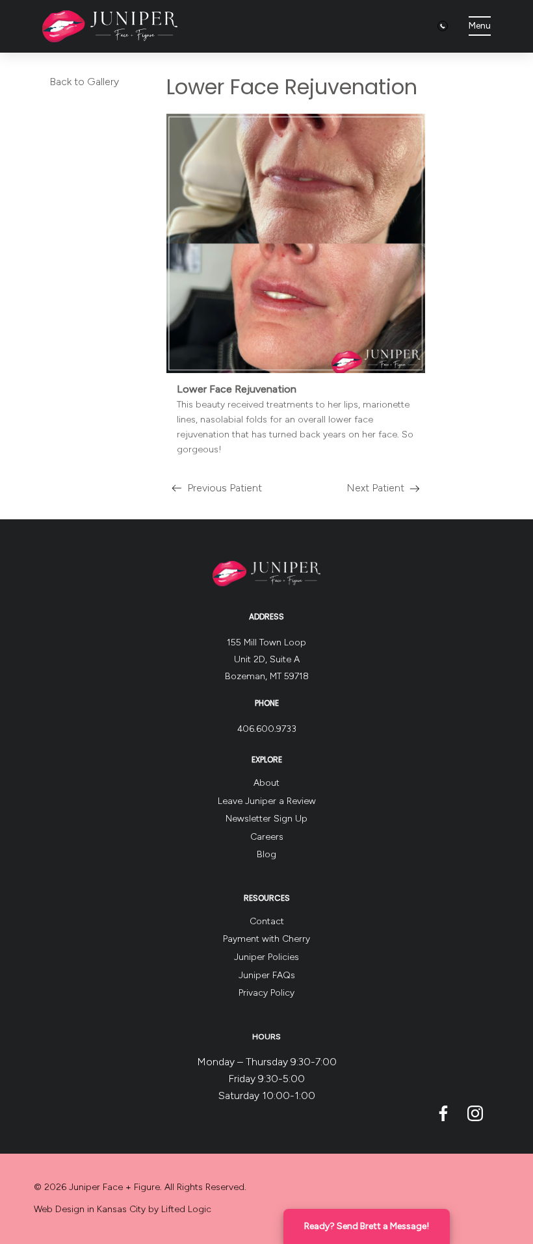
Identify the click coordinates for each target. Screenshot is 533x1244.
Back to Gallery (84, 81)
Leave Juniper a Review (267, 801)
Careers (266, 836)
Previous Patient (214, 490)
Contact (267, 921)
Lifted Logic (186, 1209)
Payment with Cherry (266, 938)
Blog (266, 854)
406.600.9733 (266, 728)
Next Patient (375, 490)
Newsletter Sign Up (266, 818)
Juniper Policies (266, 957)
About (267, 782)
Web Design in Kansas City (90, 1209)
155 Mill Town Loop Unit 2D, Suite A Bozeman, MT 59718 (267, 659)
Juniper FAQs (267, 975)
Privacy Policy (266, 992)
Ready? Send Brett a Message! (366, 1226)
